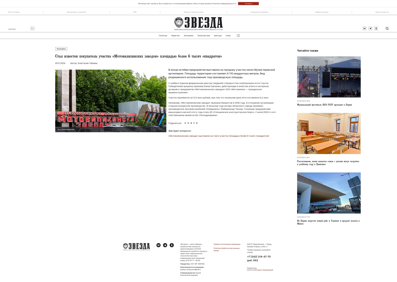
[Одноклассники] (188, 123)
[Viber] (197, 123)
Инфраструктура (321, 12)
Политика (163, 36)
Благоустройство (382, 12)
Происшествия (203, 36)
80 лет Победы (14, 12)
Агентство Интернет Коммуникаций (260, 270)
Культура (218, 36)
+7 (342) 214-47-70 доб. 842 (259, 258)
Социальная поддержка (259, 12)
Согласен (248, 4)
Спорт (228, 36)
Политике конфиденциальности (224, 4)
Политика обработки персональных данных (227, 249)
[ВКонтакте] (185, 123)
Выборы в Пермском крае (193, 12)
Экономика (188, 36)
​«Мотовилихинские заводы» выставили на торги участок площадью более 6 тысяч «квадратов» (218, 136)
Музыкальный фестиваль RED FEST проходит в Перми (324, 105)
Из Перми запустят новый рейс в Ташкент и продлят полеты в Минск (328, 223)
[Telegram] (191, 123)
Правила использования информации (227, 244)
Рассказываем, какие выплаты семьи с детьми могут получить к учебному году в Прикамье (328, 163)
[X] (194, 123)
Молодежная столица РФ (76, 12)
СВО (135, 12)
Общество (175, 36)
